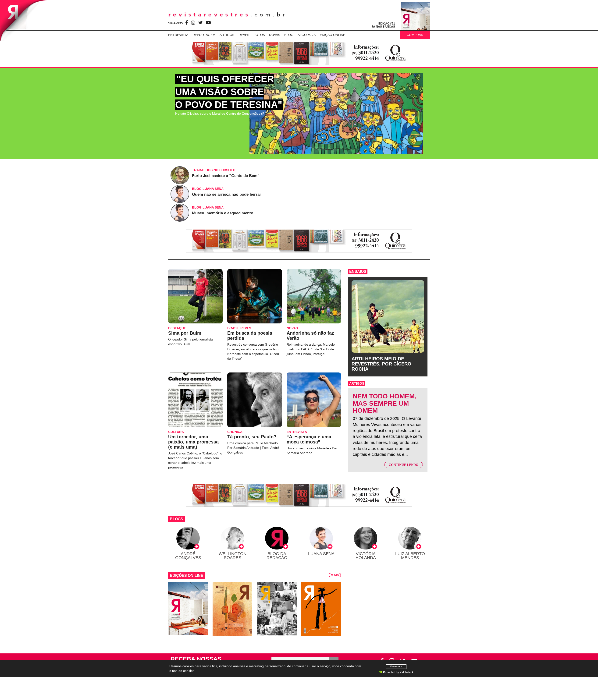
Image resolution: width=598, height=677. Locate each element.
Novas (274, 35)
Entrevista (178, 35)
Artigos (227, 35)
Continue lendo (403, 465)
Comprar (415, 35)
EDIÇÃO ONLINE (332, 35)
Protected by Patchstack (398, 672)
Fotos (259, 35)
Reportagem (203, 35)
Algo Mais (307, 35)
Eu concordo (396, 666)
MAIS (335, 575)
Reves (243, 35)
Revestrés (226, 15)
